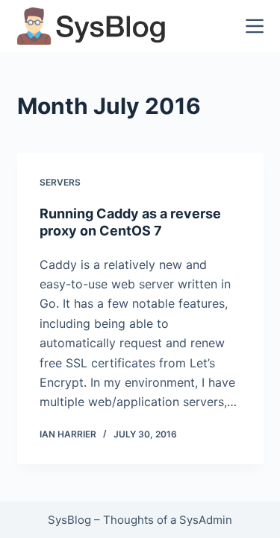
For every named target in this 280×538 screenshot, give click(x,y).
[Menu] (255, 26)
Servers (60, 182)
